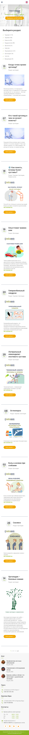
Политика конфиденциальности (14, 733)
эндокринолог (9, 51)
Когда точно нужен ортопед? (17, 65)
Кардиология (8, 43)
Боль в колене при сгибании (16, 464)
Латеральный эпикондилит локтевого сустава (17, 354)
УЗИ (6, 48)
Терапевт (7, 35)
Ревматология (12, 177)
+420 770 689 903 (8, 702)
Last (18, 651)
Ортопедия (21, 175)
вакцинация (8, 59)
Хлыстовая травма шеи (17, 229)
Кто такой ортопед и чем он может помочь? (17, 118)
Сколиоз (17, 522)
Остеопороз (15, 410)
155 (6, 56)
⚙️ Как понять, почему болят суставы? (15, 170)
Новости (7, 40)
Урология (7, 45)
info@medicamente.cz (9, 720)
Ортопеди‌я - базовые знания (15, 577)
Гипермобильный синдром (16, 291)
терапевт (7, 37)
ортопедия (8, 53)
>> (15, 651)
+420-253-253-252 (9, 691)
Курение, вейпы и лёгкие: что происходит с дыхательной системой (15, 677)
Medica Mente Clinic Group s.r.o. (17, 732)
